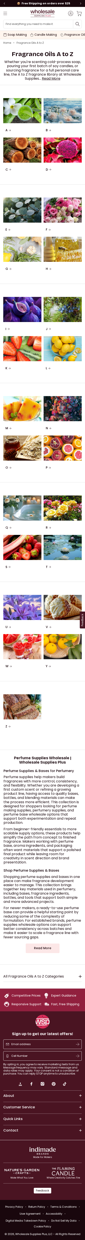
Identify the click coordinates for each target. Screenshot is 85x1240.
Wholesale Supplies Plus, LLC (47, 1234)
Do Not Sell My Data (63, 1220)
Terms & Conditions (63, 1207)
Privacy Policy (14, 1207)
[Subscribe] (77, 1044)
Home (7, 42)
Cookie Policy (42, 1226)
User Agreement (30, 1214)
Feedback (42, 1190)
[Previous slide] (4, 3)
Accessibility (54, 1214)
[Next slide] (81, 3)
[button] (51, 78)
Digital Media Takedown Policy (26, 1220)
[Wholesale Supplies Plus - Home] (42, 13)
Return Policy (36, 1207)
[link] (20, 1084)
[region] (42, 3)
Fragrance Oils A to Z (30, 42)
